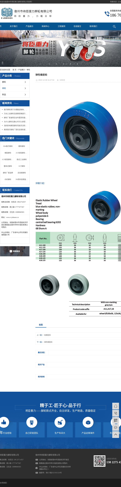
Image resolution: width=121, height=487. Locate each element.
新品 (4, 95)
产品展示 (29, 26)
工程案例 (61, 26)
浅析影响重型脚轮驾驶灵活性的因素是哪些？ (15, 125)
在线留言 (77, 26)
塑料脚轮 (21, 146)
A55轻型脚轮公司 (22, 153)
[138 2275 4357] (115, 413)
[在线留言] (115, 427)
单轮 (28, 70)
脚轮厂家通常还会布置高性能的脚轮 (15, 118)
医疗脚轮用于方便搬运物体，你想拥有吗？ (15, 109)
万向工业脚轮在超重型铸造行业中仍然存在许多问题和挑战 (15, 114)
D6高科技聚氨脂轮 (22, 179)
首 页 (14, 70)
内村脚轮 (8, 179)
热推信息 (113, 2)
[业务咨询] (115, 406)
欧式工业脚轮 (22, 159)
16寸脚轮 (21, 166)
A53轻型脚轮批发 (8, 159)
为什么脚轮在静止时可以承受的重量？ (15, 122)
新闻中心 (45, 26)
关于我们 (13, 26)
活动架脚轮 (22, 173)
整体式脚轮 (8, 166)
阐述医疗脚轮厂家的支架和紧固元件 (15, 130)
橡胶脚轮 (8, 153)
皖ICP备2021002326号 (54, 473)
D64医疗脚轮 (8, 146)
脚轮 (4, 82)
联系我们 (93, 26)
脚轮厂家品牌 (8, 173)
